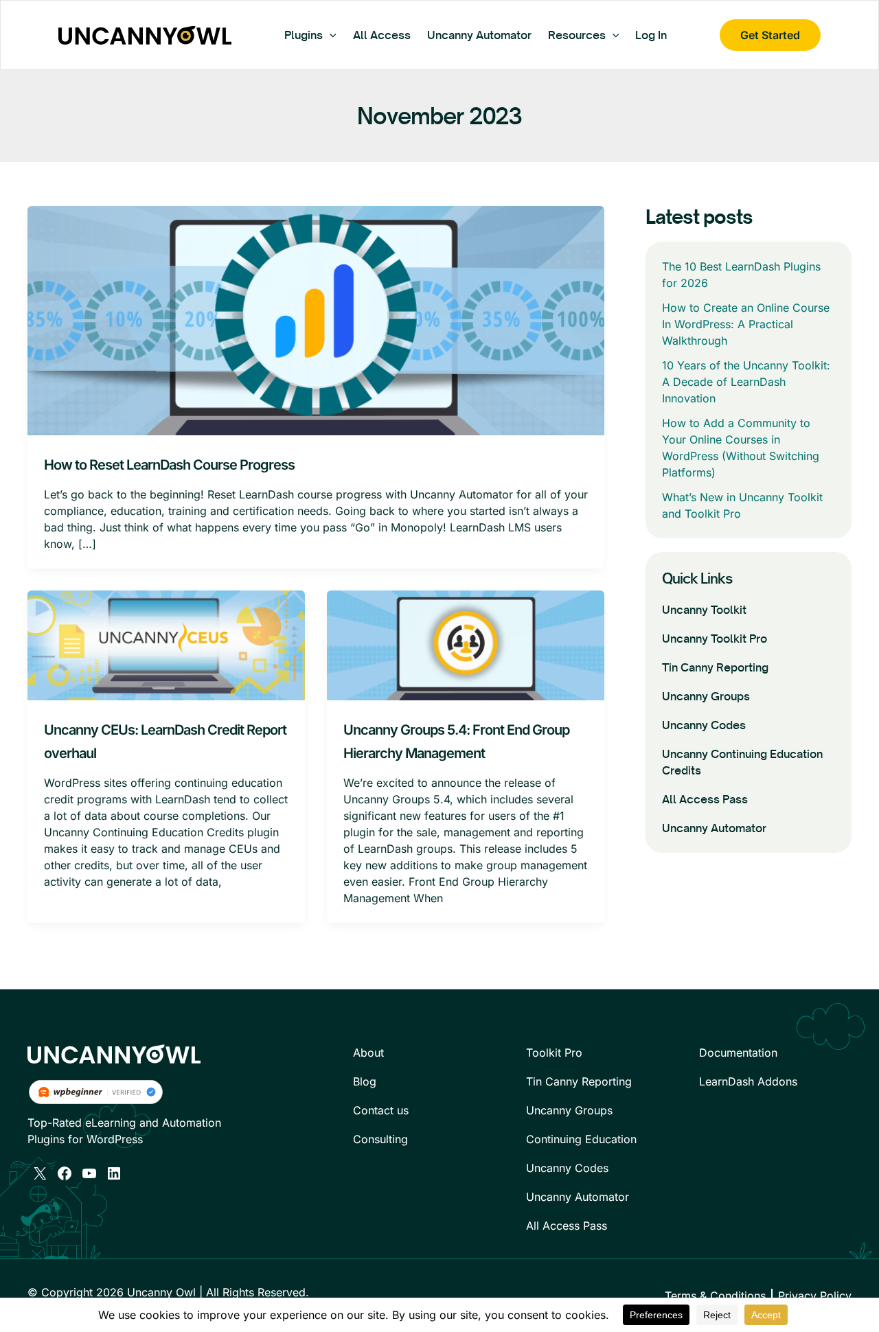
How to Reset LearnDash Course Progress (169, 465)
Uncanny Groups (706, 696)
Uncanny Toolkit (704, 610)
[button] (329, 35)
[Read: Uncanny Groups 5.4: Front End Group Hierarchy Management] (465, 644)
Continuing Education (581, 1139)
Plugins (303, 35)
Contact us (381, 1110)
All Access (382, 35)
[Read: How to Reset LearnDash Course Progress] (315, 320)
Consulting (380, 1139)
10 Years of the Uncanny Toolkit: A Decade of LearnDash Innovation (746, 381)
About (368, 1052)
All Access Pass (705, 799)
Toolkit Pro (554, 1052)
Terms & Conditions (715, 1295)
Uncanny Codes (704, 725)
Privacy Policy (815, 1295)
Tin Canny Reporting (715, 667)
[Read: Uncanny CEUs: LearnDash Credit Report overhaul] (166, 644)
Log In (651, 35)
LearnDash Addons (748, 1081)
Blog (364, 1081)
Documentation (738, 1052)
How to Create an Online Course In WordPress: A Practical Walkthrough (746, 324)
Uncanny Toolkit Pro (714, 638)
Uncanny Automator (479, 35)
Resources (577, 35)
